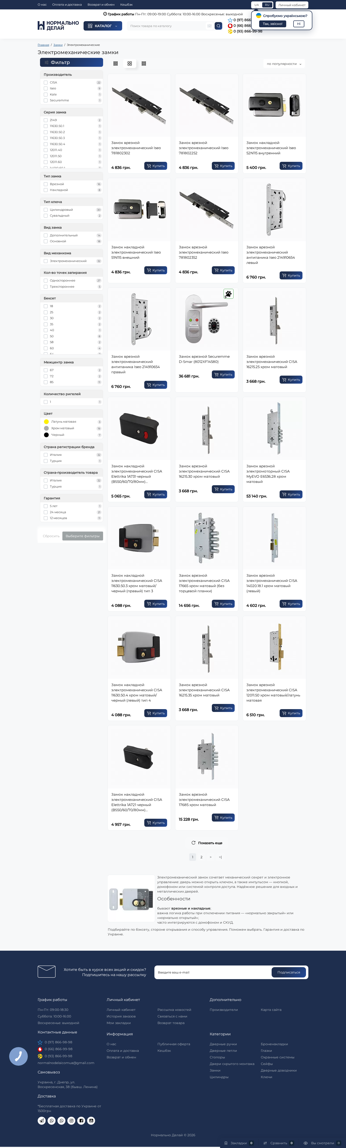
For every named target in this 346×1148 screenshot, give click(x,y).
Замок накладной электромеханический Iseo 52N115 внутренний (271, 147)
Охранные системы (277, 1057)
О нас (42, 4)
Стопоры (217, 1057)
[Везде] (209, 26)
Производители (224, 1010)
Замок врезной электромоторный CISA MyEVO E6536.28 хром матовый (268, 474)
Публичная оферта (173, 1044)
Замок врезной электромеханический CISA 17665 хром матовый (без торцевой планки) (204, 583)
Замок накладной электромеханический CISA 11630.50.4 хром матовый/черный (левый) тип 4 (136, 693)
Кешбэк (126, 4)
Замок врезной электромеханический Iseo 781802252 (203, 147)
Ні (299, 24)
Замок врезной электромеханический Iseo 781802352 (203, 252)
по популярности (282, 64)
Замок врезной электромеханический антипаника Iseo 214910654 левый (270, 255)
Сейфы (267, 1064)
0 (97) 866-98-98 (248, 20)
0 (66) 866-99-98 (247, 25)
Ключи (266, 1077)
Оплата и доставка (67, 4)
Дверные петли (223, 1051)
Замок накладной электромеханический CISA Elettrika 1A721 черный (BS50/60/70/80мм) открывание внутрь (136, 802)
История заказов (121, 1016)
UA (256, 5)
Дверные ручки (223, 1044)
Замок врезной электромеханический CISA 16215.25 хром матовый (271, 361)
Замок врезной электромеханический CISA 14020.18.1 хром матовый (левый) (271, 583)
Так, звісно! (272, 24)
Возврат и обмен (101, 4)
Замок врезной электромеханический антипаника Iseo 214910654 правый (135, 364)
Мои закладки (119, 1023)
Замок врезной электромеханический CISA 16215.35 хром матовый (204, 690)
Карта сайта (271, 1010)
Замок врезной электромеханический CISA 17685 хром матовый (204, 799)
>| (220, 857)
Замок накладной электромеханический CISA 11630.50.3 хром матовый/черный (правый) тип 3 (136, 583)
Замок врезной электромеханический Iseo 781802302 (136, 147)
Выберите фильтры (83, 536)
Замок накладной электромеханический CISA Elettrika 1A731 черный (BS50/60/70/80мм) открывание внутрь (136, 474)
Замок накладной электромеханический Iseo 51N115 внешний (136, 252)
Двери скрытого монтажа (232, 1064)
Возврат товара (171, 1023)
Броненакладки (274, 1044)
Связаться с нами (172, 1016)
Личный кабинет (292, 5)
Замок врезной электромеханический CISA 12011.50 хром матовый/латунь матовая (273, 693)
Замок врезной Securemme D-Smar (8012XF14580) (204, 359)
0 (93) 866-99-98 (247, 31)
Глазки (266, 1051)
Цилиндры (219, 1077)
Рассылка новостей (174, 1010)
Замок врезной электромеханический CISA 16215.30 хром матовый (204, 471)
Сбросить (51, 536)
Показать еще (210, 843)
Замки (215, 1070)
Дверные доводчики (279, 1070)
